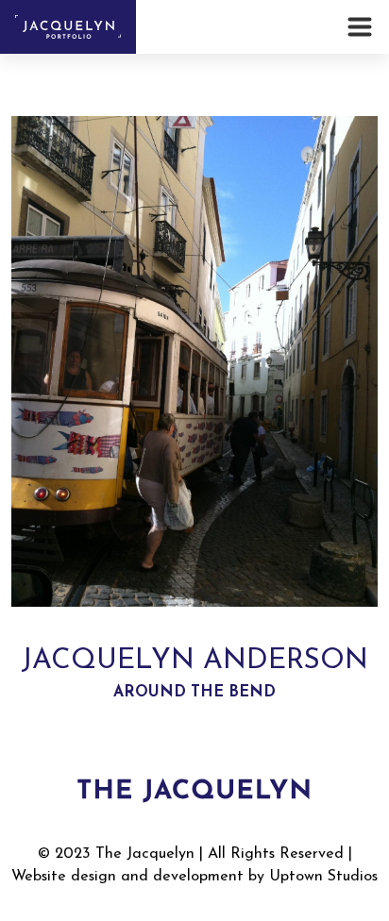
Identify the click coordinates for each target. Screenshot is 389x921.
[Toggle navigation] (362, 26)
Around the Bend (194, 692)
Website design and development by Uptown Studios (194, 876)
